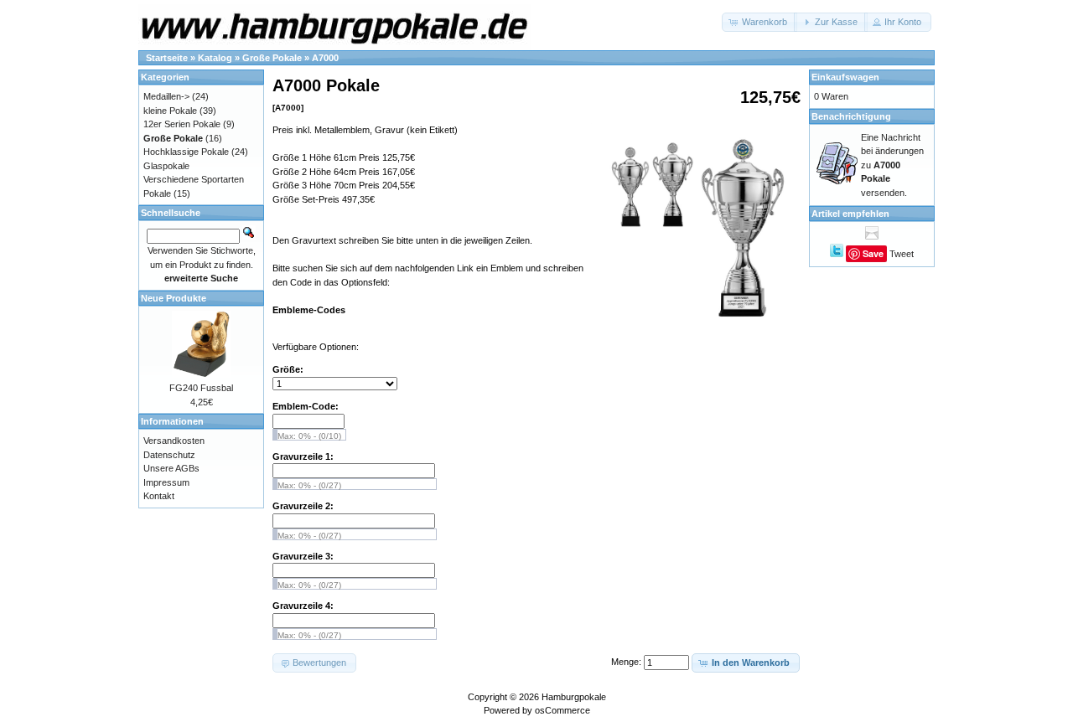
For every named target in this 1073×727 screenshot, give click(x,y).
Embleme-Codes (308, 310)
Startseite (167, 58)
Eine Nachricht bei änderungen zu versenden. (892, 165)
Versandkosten (174, 441)
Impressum (166, 482)
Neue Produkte (173, 298)
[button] (759, 22)
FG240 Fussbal (201, 388)
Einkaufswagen (845, 77)
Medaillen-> (166, 96)
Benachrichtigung (851, 116)
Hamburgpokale (574, 697)
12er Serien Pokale (181, 124)
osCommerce (562, 710)
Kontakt (158, 496)
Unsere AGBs (171, 468)
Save (873, 253)
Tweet (901, 254)
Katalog (215, 58)
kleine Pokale (170, 111)
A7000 (325, 58)
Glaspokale (166, 166)
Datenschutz (169, 455)
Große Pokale (272, 58)
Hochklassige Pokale (186, 152)
